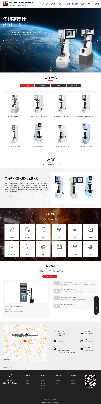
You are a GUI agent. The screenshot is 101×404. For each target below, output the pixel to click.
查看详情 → (11, 196)
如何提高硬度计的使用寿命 (68, 297)
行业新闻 (58, 383)
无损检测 (82, 4)
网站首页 (45, 4)
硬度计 (60, 4)
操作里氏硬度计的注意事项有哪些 (14, 306)
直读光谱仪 (75, 4)
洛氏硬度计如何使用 (66, 282)
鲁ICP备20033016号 (52, 399)
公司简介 (28, 380)
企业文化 (28, 383)
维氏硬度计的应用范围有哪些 (69, 290)
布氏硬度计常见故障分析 (68, 305)
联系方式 (73, 380)
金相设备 (67, 4)
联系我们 (97, 4)
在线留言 (73, 383)
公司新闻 (58, 380)
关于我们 (52, 4)
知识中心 (90, 4)
